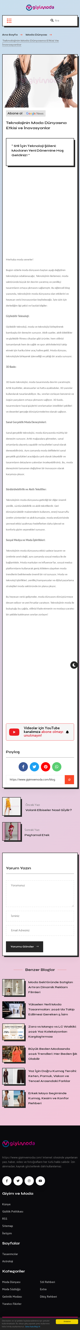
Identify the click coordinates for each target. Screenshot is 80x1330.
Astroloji (7, 1261)
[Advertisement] (40, 213)
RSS (4, 1218)
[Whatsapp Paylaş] (56, 766)
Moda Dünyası (11, 1282)
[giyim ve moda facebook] (7, 1180)
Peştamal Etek (37, 835)
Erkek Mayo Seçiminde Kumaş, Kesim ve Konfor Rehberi (48, 1098)
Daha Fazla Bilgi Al (32, 1326)
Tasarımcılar (10, 1254)
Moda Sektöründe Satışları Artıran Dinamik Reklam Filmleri (50, 987)
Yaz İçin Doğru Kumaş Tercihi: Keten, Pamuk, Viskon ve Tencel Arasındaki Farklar (52, 1076)
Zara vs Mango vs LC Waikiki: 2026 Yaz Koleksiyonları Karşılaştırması (52, 1031)
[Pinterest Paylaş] (45, 766)
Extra (43, 1289)
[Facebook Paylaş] (23, 766)
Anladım (67, 1321)
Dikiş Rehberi (48, 1296)
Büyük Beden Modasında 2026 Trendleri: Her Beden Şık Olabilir (52, 1054)
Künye (6, 1204)
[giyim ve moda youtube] (40, 1180)
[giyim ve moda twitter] (18, 1180)
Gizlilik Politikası (12, 1211)
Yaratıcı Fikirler (11, 1303)
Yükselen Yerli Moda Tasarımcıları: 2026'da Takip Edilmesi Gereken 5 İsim (51, 1009)
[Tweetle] (34, 766)
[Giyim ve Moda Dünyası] (40, 8)
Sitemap (7, 1226)
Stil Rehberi (47, 1282)
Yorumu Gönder (22, 946)
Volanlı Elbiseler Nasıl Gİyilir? (48, 810)
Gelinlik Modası (12, 1296)
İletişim (7, 1233)
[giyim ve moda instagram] (29, 1180)
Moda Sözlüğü (11, 1289)
